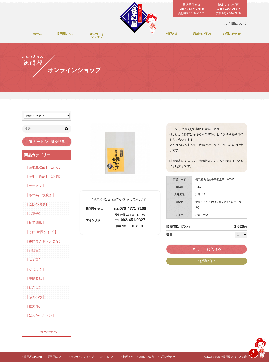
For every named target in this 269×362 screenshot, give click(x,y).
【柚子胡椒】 (35, 223)
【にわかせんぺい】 (40, 315)
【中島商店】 (35, 278)
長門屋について (67, 33)
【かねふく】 (35, 269)
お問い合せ (207, 261)
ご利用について (236, 23)
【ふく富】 (33, 260)
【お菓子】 (33, 214)
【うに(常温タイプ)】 (41, 232)
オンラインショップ (97, 35)
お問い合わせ (232, 33)
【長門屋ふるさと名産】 (43, 241)
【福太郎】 (33, 306)
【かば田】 (33, 251)
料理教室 (172, 33)
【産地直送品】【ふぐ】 (43, 167)
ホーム (37, 33)
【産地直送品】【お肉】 (43, 176)
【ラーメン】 (35, 186)
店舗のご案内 (202, 33)
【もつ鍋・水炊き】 (40, 195)
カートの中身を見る (48, 142)
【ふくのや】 (35, 297)
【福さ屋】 (33, 288)
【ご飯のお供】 (37, 204)
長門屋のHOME (32, 356)
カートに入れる (208, 249)
